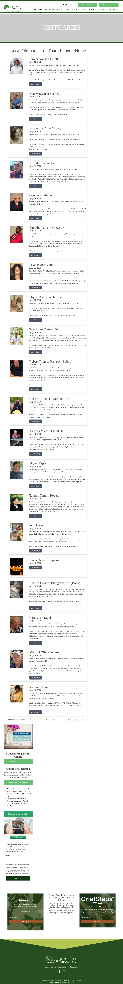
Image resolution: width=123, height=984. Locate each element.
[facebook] (59, 971)
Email (8, 855)
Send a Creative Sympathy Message (18, 791)
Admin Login (70, 982)
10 (68, 719)
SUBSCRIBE (25, 921)
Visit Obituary (35, 84)
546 (82, 719)
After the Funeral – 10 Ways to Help (19, 789)
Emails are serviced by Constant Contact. (20, 873)
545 (77, 719)
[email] (63, 971)
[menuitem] (38, 9)
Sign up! (18, 878)
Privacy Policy (53, 982)
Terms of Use (62, 982)
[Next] (86, 719)
